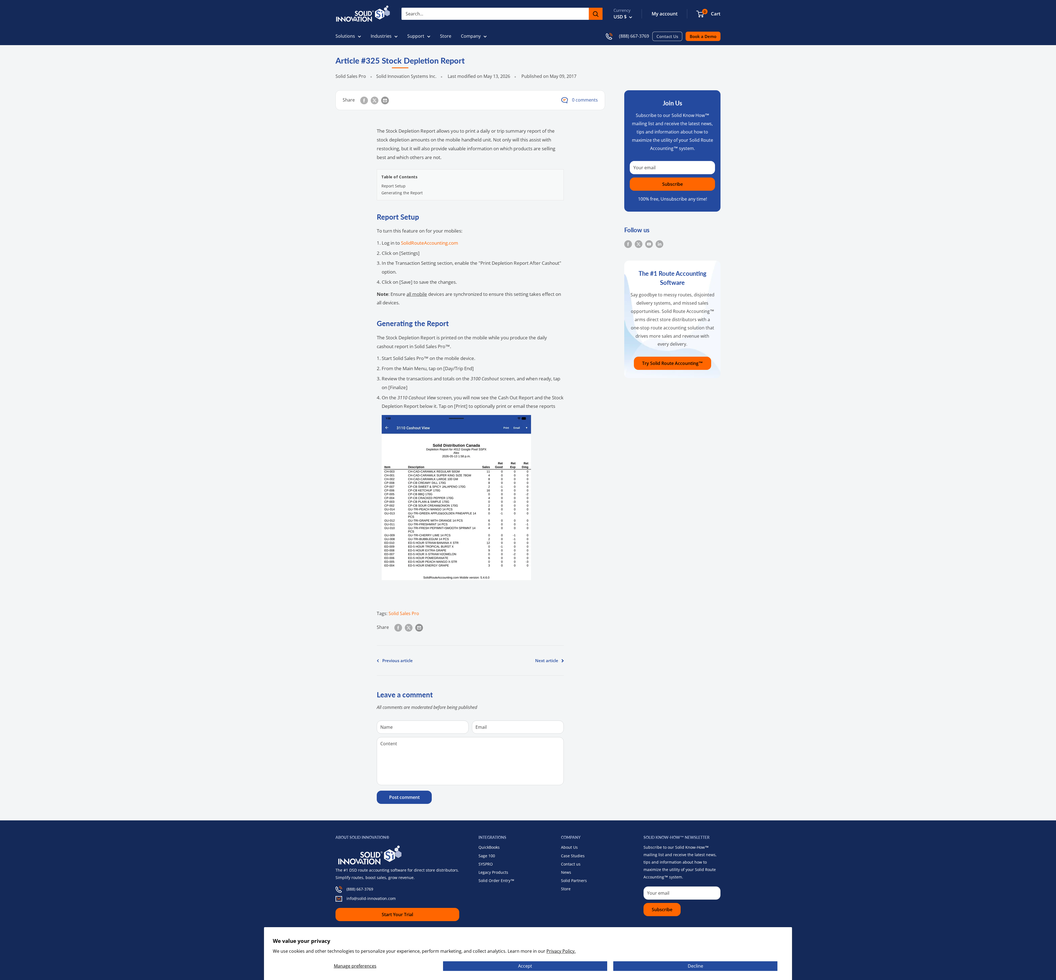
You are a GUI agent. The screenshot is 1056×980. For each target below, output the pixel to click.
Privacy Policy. (561, 951)
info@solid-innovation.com (371, 898)
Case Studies (573, 855)
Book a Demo (703, 36)
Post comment (404, 797)
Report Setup (393, 186)
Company (471, 36)
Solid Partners (574, 880)
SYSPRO (486, 864)
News (566, 872)
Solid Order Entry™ (496, 880)
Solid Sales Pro (351, 76)
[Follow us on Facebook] (628, 244)
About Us (569, 847)
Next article (546, 660)
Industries (381, 36)
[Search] (596, 14)
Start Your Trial (397, 914)
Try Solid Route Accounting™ (672, 363)
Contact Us (667, 36)
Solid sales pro (404, 613)
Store (445, 36)
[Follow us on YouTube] (649, 244)
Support (415, 36)
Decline (695, 966)
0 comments (585, 100)
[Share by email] (385, 100)
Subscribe (672, 184)
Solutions (345, 36)
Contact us (571, 864)
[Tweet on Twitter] (374, 100)
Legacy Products (493, 872)
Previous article (397, 660)
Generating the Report (402, 192)
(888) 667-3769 (634, 36)
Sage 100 (487, 855)
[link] (700, 14)
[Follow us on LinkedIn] (659, 244)
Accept (525, 966)
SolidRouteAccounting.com (429, 243)
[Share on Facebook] (364, 100)
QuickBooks (489, 847)
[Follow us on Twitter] (638, 244)
